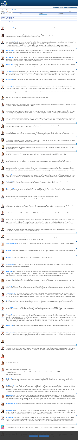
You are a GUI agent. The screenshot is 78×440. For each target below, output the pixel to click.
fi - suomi (75, 7)
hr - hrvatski (63, 7)
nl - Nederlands (69, 7)
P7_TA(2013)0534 (61, 14)
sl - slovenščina (74, 7)
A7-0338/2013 (3, 14)
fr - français (61, 7)
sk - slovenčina (73, 7)
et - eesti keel (58, 7)
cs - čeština (55, 7)
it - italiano (64, 7)
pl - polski (70, 7)
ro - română (72, 7)
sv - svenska (76, 7)
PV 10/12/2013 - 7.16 (42, 14)
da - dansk (56, 7)
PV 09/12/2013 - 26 (22, 14)
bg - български (53, 7)
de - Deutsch (57, 7)
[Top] (76, 25)
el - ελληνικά (59, 7)
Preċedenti (6, 9)
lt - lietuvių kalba (66, 7)
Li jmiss (9, 9)
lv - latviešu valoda (65, 7)
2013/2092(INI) (6, 11)
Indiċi (2, 9)
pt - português (71, 7)
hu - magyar (67, 7)
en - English (60, 7)
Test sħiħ (14, 9)
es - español (54, 7)
